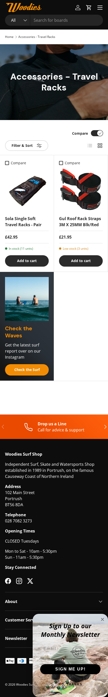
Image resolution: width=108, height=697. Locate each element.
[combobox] (54, 20)
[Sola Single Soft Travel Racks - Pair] (27, 190)
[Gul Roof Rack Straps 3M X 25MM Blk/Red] (81, 190)
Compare (80, 133)
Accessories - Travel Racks (36, 36)
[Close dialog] (102, 619)
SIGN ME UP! (70, 669)
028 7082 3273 (18, 521)
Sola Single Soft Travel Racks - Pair (23, 221)
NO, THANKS (70, 684)
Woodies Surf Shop (29, 684)
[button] (88, 7)
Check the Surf (27, 369)
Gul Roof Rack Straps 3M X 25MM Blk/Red (80, 221)
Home (9, 36)
